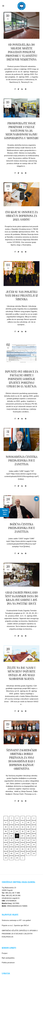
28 (28, 836)
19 (11, 831)
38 (17, 845)
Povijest (4, 953)
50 (17, 853)
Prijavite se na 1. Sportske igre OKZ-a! (15, 925)
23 (34, 831)
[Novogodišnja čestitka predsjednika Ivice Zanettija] (21, 439)
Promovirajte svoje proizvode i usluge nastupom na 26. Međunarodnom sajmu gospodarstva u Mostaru (21, 131)
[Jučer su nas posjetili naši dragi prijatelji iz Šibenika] (21, 273)
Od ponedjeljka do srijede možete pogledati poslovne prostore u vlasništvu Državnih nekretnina (21, 52)
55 (11, 858)
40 (28, 845)
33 (23, 840)
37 (11, 845)
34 (28, 840)
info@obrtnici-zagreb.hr (11, 898)
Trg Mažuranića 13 (9, 888)
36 (6, 845)
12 (5, 827)
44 (17, 849)
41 (34, 845)
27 (23, 836)
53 (34, 853)
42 (6, 849)
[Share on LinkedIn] (22, 89)
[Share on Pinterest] (25, 89)
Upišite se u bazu (4, 512)
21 (22, 831)
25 (11, 836)
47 (34, 849)
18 (6, 831)
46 (28, 849)
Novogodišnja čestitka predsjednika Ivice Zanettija (21, 460)
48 (6, 853)
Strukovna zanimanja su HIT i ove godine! (16, 920)
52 (28, 853)
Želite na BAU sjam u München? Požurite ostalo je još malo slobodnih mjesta (21, 673)
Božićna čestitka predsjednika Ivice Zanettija (21, 528)
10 (28, 823)
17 (34, 827)
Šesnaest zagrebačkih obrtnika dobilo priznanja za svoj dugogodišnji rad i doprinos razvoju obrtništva (21, 760)
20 (17, 831)
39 (23, 845)
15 (22, 827)
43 (11, 849)
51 (22, 853)
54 (6, 858)
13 (11, 827)
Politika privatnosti (8, 962)
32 (17, 840)
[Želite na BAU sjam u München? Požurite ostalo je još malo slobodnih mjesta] (21, 653)
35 (34, 840)
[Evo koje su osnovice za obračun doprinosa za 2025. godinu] (21, 194)
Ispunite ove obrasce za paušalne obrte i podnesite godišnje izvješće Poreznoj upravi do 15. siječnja (21, 379)
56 (17, 858)
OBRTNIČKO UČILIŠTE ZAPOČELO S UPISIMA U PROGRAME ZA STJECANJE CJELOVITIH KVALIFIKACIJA (20, 934)
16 (28, 827)
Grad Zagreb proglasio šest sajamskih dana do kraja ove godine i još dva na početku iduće (21, 598)
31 (11, 840)
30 (6, 840)
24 (6, 836)
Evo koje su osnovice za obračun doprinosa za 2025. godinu (21, 215)
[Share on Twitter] (18, 89)
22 (28, 831)
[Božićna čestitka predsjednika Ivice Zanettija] (21, 506)
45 (23, 849)
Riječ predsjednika (8, 958)
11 (33, 823)
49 (11, 853)
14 (17, 827)
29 (34, 836)
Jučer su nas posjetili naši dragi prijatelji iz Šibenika (21, 295)
